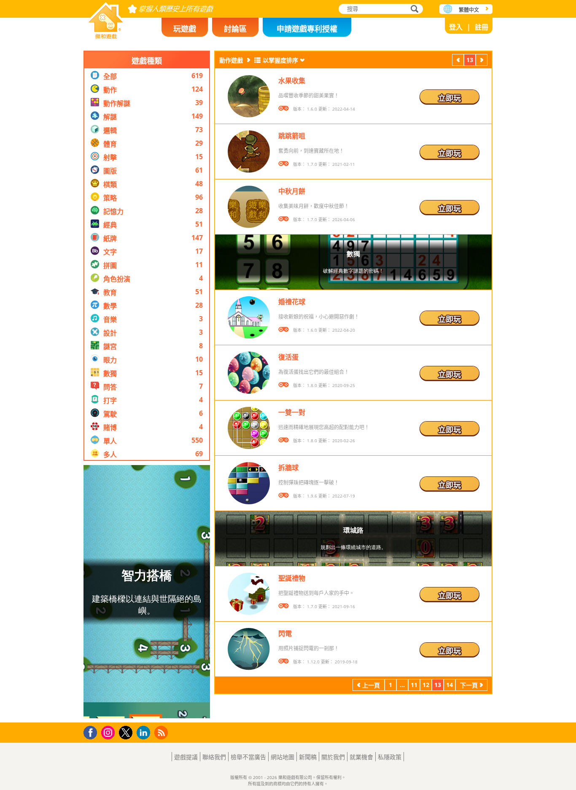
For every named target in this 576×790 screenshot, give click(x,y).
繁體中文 (469, 10)
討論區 (235, 29)
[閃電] (249, 649)
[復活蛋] (249, 373)
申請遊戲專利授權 (307, 29)
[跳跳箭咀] (249, 151)
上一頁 (458, 61)
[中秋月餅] (249, 207)
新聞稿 (308, 757)
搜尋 (413, 9)
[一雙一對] (249, 428)
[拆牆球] (249, 483)
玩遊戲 (184, 29)
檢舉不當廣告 (248, 757)
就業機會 (361, 757)
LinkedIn (145, 732)
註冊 (481, 27)
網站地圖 (282, 757)
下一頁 (481, 61)
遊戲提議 (186, 757)
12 (426, 685)
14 (449, 685)
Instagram (109, 732)
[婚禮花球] (249, 317)
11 (414, 685)
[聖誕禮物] (249, 594)
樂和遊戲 (105, 18)
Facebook (92, 731)
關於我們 (333, 757)
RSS (162, 732)
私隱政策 (389, 757)
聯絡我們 (214, 757)
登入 (456, 27)
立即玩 (449, 98)
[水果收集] (249, 96)
